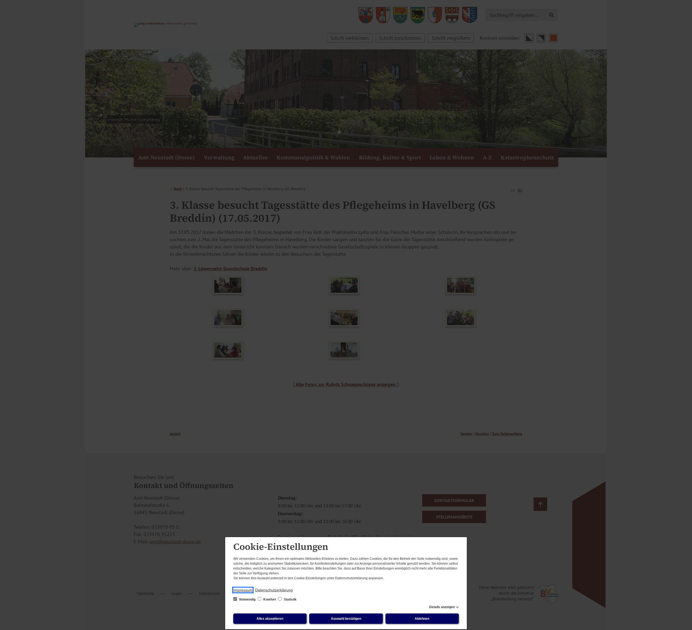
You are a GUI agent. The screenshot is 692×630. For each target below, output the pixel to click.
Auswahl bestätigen (346, 619)
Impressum (242, 590)
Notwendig (247, 599)
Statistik (290, 599)
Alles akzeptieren (270, 619)
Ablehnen (422, 619)
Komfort (269, 599)
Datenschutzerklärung (274, 590)
